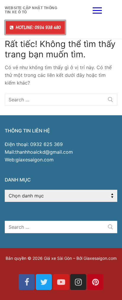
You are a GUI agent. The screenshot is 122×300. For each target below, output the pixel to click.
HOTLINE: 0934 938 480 (38, 27)
